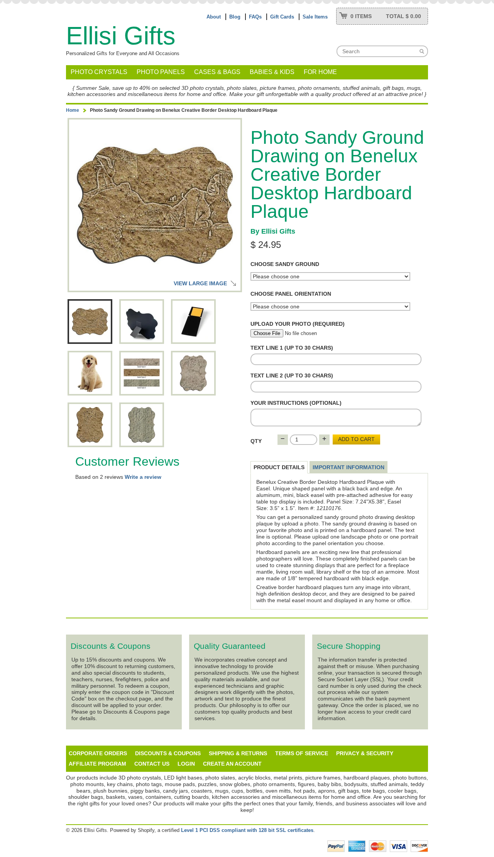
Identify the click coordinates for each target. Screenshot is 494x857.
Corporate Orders (98, 753)
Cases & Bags (217, 72)
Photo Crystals (99, 72)
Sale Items (315, 17)
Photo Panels (161, 72)
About (213, 17)
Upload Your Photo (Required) (297, 324)
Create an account (232, 764)
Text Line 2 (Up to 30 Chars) (291, 375)
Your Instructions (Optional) (296, 403)
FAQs (255, 17)
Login (186, 764)
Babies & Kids (272, 72)
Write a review (143, 477)
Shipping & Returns (238, 753)
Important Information (348, 467)
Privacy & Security (364, 753)
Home (72, 110)
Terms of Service (301, 753)
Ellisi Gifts (121, 36)
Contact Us (151, 764)
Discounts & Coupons (168, 753)
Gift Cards (282, 17)
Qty (256, 441)
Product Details (279, 467)
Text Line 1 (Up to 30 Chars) (291, 348)
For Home (320, 72)
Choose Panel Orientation (290, 294)
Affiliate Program (97, 764)
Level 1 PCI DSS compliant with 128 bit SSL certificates (247, 830)
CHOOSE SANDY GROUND (284, 264)
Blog (234, 17)
